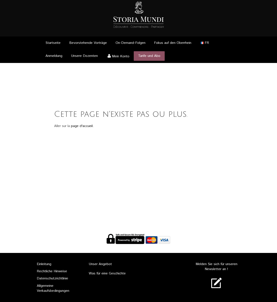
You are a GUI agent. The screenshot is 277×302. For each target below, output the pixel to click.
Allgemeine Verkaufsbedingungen (53, 288)
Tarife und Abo (149, 55)
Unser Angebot (100, 264)
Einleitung (44, 264)
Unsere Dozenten (84, 55)
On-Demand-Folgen (130, 42)
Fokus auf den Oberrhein (172, 42)
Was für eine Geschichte (107, 273)
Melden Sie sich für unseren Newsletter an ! (216, 267)
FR (207, 42)
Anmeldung (53, 55)
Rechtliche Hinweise (52, 271)
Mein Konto (120, 56)
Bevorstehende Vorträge (88, 42)
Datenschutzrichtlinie (52, 278)
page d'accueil (82, 126)
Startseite (53, 42)
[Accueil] (138, 13)
